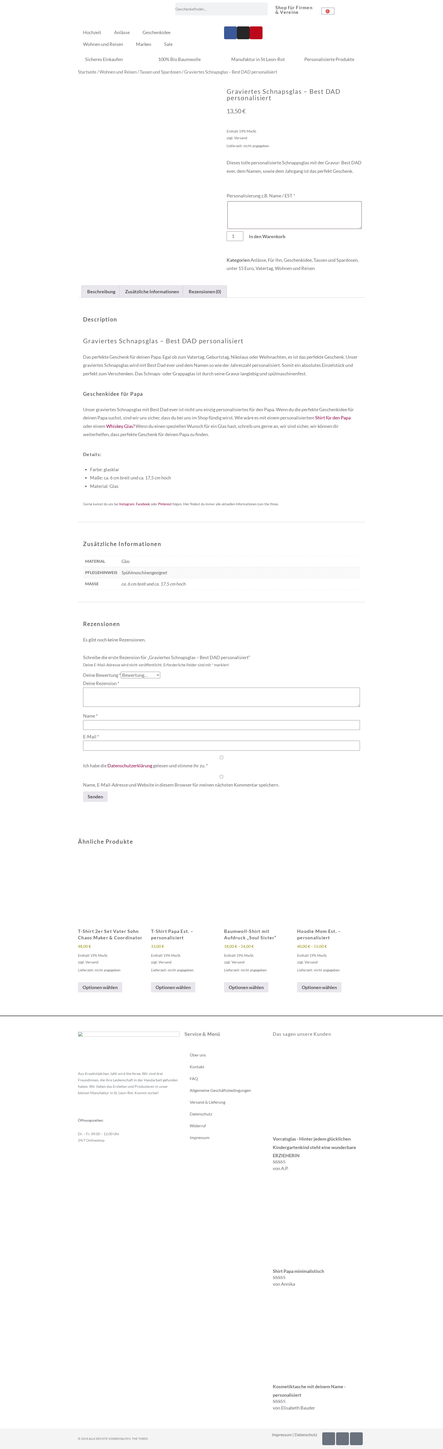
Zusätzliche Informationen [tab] (152, 291)
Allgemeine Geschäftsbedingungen (220, 1090)
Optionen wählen (100, 987)
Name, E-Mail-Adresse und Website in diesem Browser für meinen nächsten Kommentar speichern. (181, 785)
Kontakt (197, 1066)
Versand (240, 138)
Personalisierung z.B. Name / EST (261, 195)
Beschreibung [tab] (101, 291)
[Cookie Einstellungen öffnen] (11, 1442)
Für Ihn (275, 260)
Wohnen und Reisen (103, 44)
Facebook (143, 504)
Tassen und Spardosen (160, 72)
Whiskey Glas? (120, 426)
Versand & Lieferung (207, 1102)
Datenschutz (201, 1113)
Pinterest (165, 504)
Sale (168, 44)
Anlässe (122, 32)
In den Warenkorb (267, 236)
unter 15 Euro (240, 268)
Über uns (198, 1054)
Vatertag (264, 268)
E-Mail (91, 736)
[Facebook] (230, 32)
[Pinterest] (256, 32)
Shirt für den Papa (333, 417)
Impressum (199, 1137)
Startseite (87, 72)
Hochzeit (92, 32)
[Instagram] (243, 32)
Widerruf (198, 1125)
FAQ (194, 1078)
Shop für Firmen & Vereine (294, 10)
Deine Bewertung (102, 675)
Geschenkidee (156, 32)
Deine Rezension (101, 683)
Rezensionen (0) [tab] (205, 291)
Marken (143, 44)
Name (90, 716)
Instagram (126, 504)
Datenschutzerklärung (129, 765)
